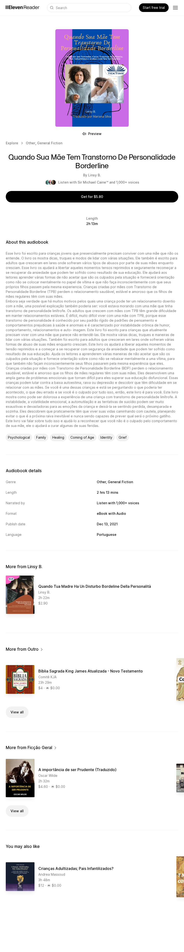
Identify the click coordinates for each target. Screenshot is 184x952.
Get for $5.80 (92, 197)
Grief (122, 437)
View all (17, 712)
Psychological (19, 437)
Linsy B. (94, 175)
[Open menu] (175, 7)
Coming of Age (82, 437)
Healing (58, 437)
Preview (95, 134)
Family (41, 437)
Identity (106, 437)
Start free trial (154, 8)
